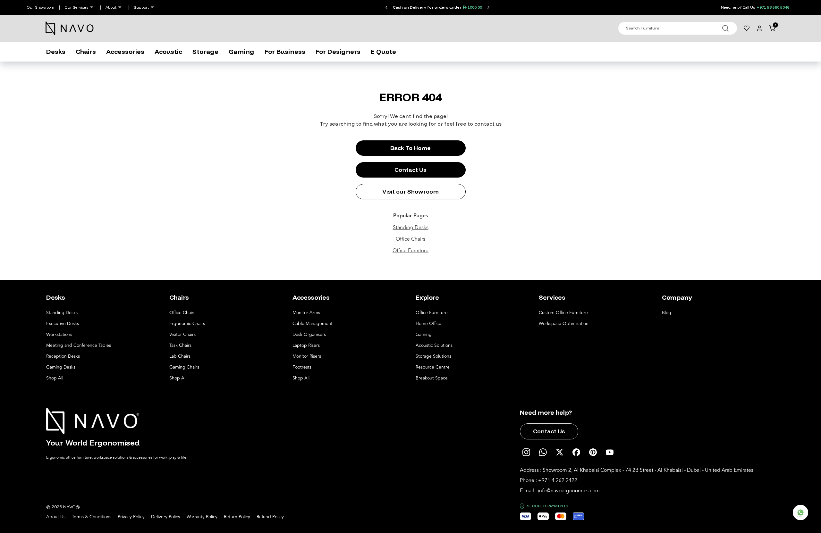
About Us (55, 517)
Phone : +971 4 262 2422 (548, 480)
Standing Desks (410, 227)
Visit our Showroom (410, 191)
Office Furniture (410, 250)
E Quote (383, 51)
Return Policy (237, 517)
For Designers (338, 51)
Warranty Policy (202, 517)
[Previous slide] (386, 7)
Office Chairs (410, 239)
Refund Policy (270, 517)
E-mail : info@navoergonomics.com (560, 491)
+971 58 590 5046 (773, 7)
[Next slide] (488, 7)
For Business (285, 51)
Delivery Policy (165, 517)
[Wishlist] (746, 28)
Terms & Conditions (91, 517)
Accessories (125, 51)
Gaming (241, 51)
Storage (205, 51)
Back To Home (410, 148)
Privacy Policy (131, 517)
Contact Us (410, 169)
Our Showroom (40, 7)
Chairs (86, 51)
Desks (55, 51)
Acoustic (168, 51)
